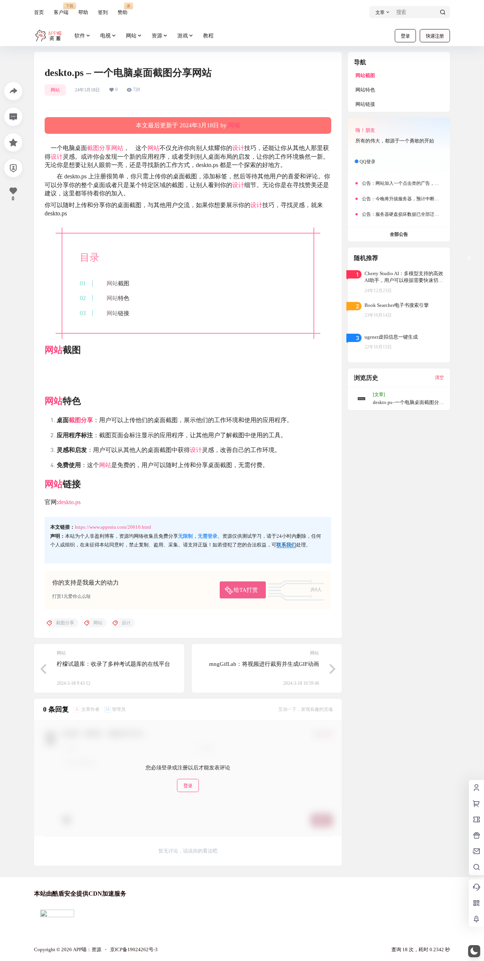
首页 (39, 12)
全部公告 (399, 234)
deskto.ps (69, 502)
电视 (105, 36)
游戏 (182, 36)
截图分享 (99, 148)
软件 (79, 36)
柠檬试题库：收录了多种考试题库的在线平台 (113, 664)
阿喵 (234, 125)
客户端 (61, 9)
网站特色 (365, 90)
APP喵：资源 (86, 949)
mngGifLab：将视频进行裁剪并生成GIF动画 (264, 664)
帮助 (83, 12)
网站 (131, 36)
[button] (474, 951)
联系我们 (286, 545)
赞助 (122, 9)
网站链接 (365, 104)
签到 (103, 12)
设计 (238, 148)
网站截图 (365, 75)
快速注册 (435, 36)
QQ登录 (367, 161)
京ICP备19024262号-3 (134, 949)
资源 (157, 36)
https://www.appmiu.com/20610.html (113, 527)
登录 (405, 36)
